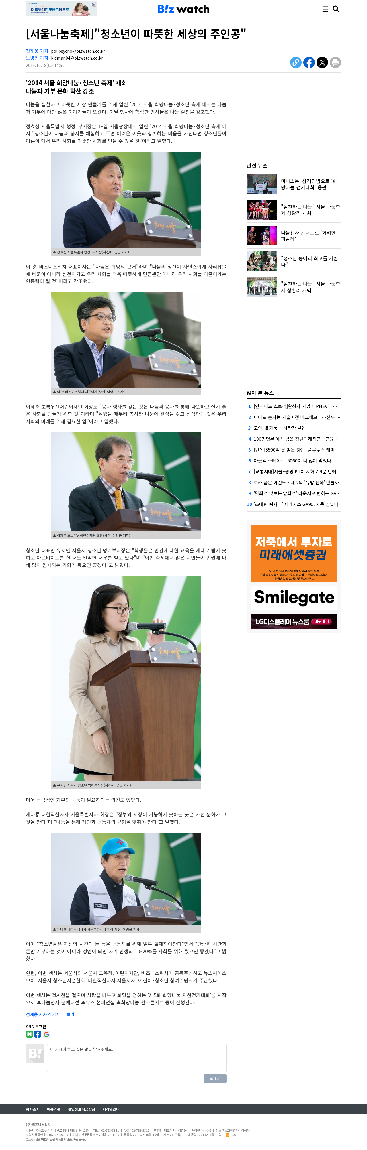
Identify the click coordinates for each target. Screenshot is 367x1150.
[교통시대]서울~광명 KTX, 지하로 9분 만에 (295, 471)
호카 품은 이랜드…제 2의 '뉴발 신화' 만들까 (296, 482)
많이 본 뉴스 (260, 392)
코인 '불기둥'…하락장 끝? (279, 427)
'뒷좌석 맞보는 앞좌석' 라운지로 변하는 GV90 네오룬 (305, 493)
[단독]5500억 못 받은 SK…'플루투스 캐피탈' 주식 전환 (307, 449)
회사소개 (33, 1109)
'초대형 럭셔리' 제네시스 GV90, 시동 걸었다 (296, 504)
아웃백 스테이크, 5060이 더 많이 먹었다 (292, 460)
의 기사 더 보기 (50, 1014)
